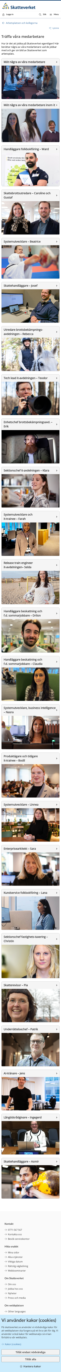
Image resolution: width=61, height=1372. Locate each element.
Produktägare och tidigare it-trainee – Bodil (21, 758)
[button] (42, 14)
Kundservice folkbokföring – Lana (25, 893)
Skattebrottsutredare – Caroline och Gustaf (27, 195)
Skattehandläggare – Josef (20, 285)
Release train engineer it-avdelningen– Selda (18, 565)
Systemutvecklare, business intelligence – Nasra (30, 710)
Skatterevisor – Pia (16, 985)
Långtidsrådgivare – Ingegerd (23, 1117)
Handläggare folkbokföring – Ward (26, 149)
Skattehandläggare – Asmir (21, 1161)
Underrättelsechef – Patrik (21, 1029)
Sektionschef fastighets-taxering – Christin (26, 939)
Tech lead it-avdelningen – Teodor (26, 378)
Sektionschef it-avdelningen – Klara (26, 470)
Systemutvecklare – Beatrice (22, 241)
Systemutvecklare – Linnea (21, 804)
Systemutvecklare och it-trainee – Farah (18, 517)
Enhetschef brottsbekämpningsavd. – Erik (28, 424)
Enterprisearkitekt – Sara (20, 849)
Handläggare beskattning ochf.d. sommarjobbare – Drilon (23, 613)
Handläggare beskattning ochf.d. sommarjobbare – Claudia (23, 662)
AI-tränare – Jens (14, 1073)
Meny (56, 14)
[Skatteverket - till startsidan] (19, 6)
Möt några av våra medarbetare (24, 62)
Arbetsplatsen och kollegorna (21, 23)
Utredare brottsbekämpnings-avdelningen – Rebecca (23, 332)
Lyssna (55, 28)
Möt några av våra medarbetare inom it (29, 105)
